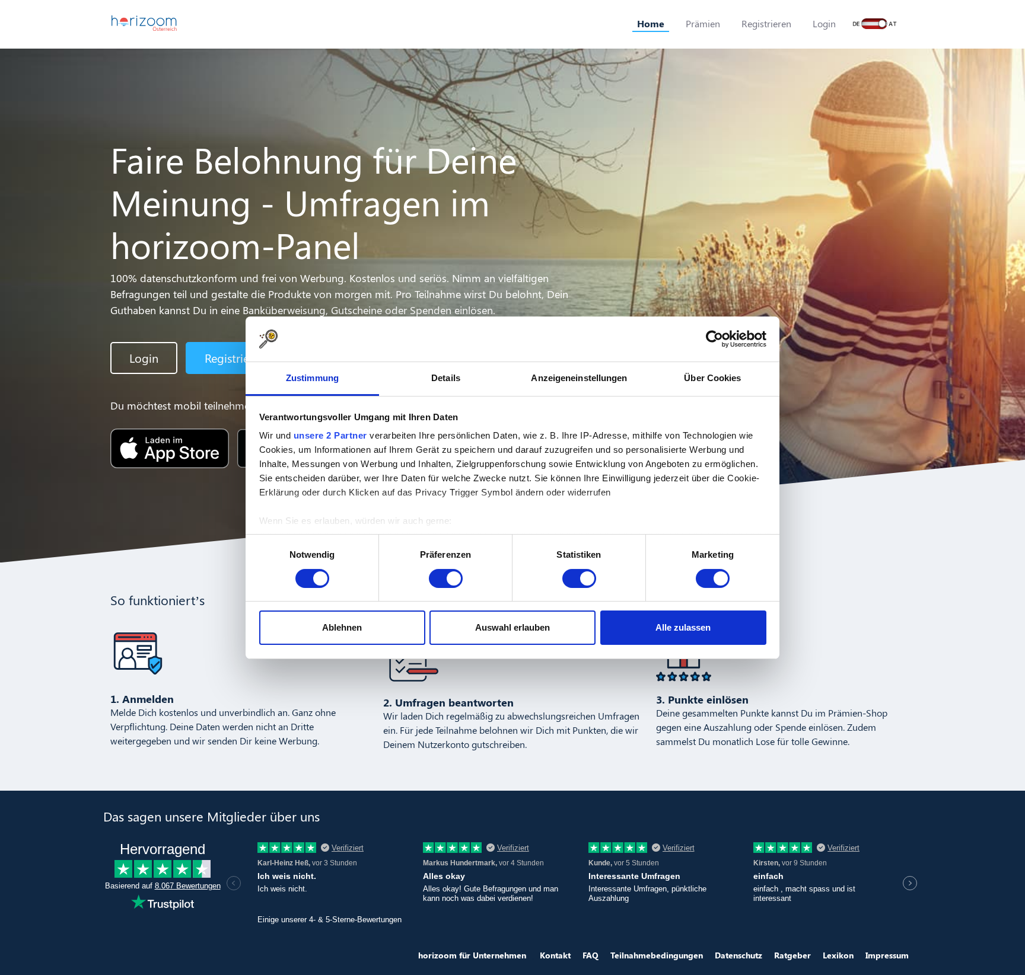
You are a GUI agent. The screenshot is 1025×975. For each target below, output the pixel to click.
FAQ (590, 955)
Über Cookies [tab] (712, 378)
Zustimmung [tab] (312, 378)
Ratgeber (792, 955)
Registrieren (766, 23)
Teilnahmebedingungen (656, 955)
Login (824, 23)
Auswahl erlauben (512, 627)
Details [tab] (445, 378)
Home (650, 23)
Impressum (887, 955)
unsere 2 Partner (330, 435)
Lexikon (838, 955)
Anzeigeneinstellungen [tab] (579, 378)
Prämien (703, 23)
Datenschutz (738, 955)
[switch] (446, 578)
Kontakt (555, 955)
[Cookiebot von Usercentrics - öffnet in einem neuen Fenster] (714, 339)
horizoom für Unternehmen (472, 955)
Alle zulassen (683, 627)
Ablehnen (342, 627)
